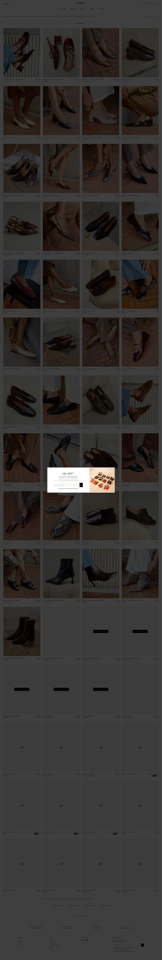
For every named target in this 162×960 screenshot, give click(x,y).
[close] (112, 470)
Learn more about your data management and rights (68, 488)
